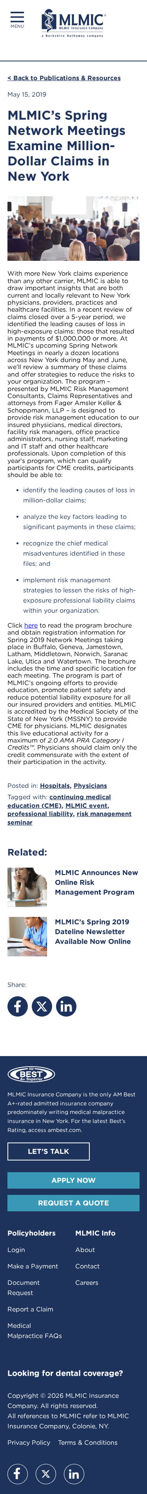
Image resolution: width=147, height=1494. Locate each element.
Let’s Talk (48, 1151)
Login (16, 1250)
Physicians (90, 785)
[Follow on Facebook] (17, 1474)
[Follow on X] (46, 1474)
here (31, 625)
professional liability (40, 814)
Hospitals (55, 785)
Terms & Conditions (88, 1442)
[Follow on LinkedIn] (74, 1474)
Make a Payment (32, 1266)
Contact (87, 1266)
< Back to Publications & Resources (64, 78)
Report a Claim (30, 1309)
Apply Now (73, 1180)
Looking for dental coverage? (65, 1373)
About (85, 1250)
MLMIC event (86, 805)
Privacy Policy (28, 1442)
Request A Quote (73, 1203)
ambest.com (64, 1130)
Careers (86, 1282)
